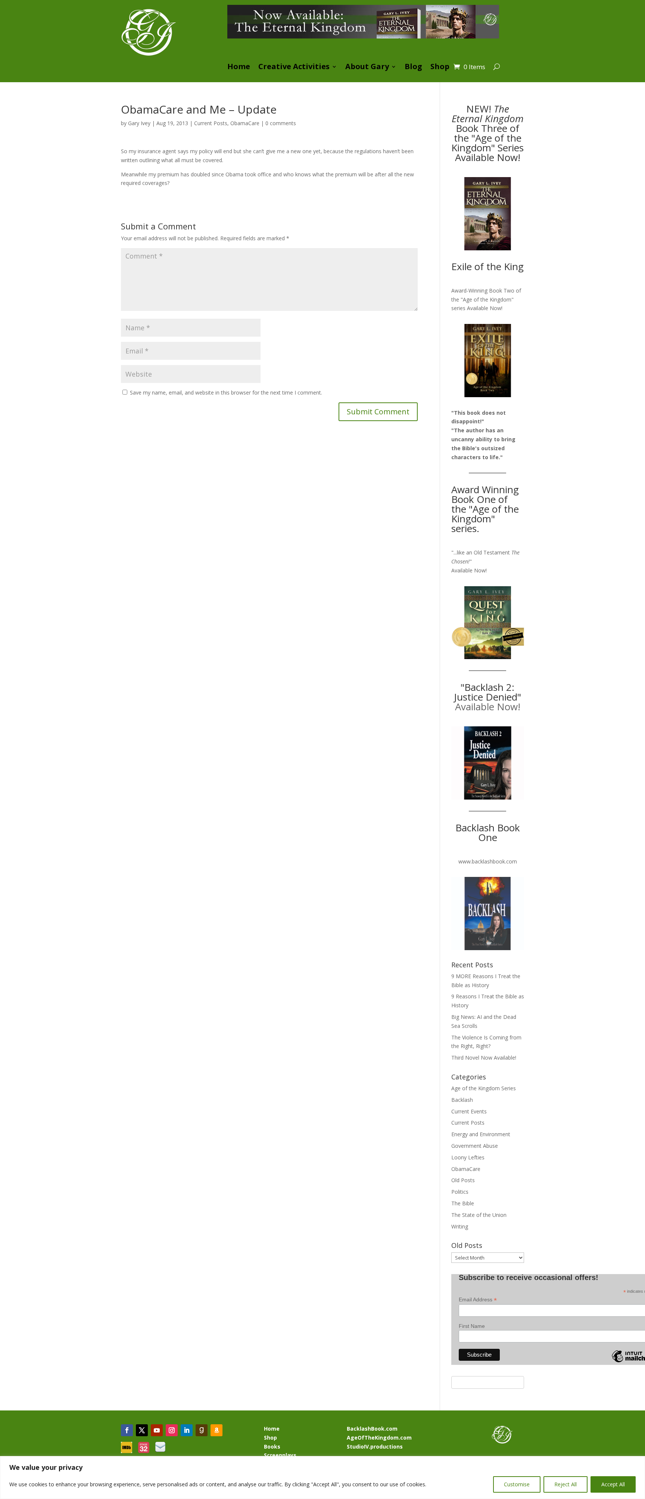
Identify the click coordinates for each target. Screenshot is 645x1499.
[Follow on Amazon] (216, 1430)
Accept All (613, 1484)
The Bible (462, 1203)
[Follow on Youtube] (157, 1430)
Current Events (469, 1111)
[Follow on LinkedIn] (187, 1430)
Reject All (565, 1484)
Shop (439, 67)
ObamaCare (244, 123)
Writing (459, 1226)
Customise (517, 1484)
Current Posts (210, 123)
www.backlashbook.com (487, 861)
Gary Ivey (139, 123)
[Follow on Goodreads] (202, 1430)
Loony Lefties (467, 1157)
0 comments (280, 123)
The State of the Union (479, 1214)
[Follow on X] (142, 1430)
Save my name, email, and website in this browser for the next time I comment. (226, 392)
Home (238, 67)
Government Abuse (474, 1145)
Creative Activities (294, 67)
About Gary (367, 67)
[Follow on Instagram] (172, 1430)
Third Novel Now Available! (483, 1057)
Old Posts (463, 1180)
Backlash (462, 1099)
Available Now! (484, 308)
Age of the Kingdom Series (483, 1088)
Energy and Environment (480, 1134)
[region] (322, 1477)
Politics (459, 1191)
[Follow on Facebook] (127, 1430)
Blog (413, 67)
